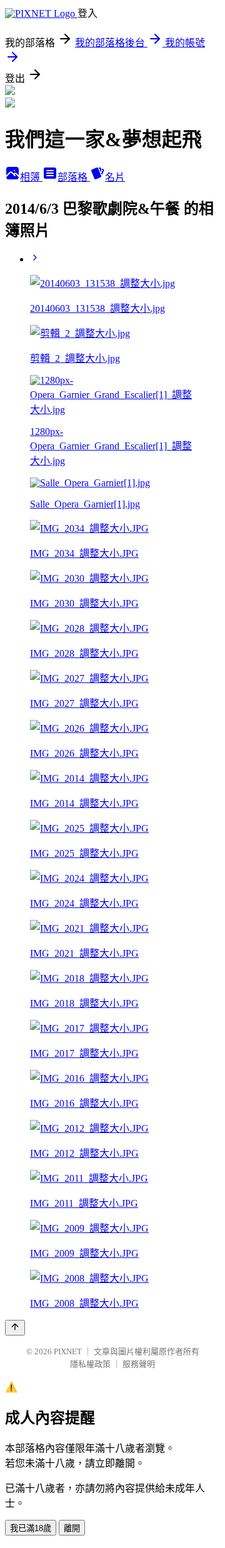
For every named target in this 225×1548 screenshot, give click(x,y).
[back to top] (15, 1328)
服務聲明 (138, 1364)
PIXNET (68, 1351)
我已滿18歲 (30, 1528)
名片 (115, 177)
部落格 (74, 177)
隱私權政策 (90, 1364)
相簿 (31, 177)
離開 (72, 1528)
